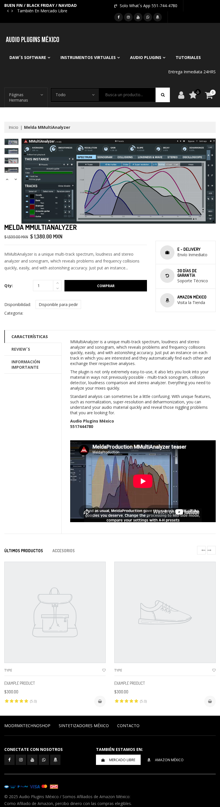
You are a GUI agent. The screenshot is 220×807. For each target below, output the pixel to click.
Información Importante (25, 364)
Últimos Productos (23, 550)
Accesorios (63, 550)
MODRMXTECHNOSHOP (27, 725)
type (8, 670)
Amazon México (169, 759)
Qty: (8, 285)
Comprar (106, 285)
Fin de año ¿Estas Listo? (51, 10)
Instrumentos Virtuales (88, 57)
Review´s (20, 349)
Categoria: (13, 313)
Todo (61, 94)
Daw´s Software (27, 57)
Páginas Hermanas (18, 97)
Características (29, 336)
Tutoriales (188, 57)
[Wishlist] (104, 670)
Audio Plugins (145, 57)
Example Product (19, 683)
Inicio (13, 127)
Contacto (128, 725)
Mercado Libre (122, 759)
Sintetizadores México (84, 725)
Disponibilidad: (17, 304)
